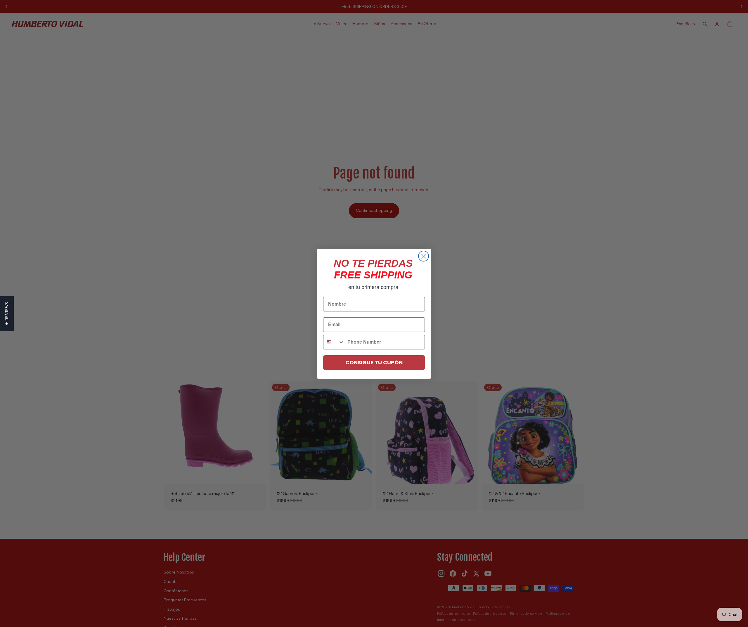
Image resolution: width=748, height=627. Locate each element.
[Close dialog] (423, 256)
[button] (7, 313)
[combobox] (333, 342)
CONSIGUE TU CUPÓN (374, 362)
